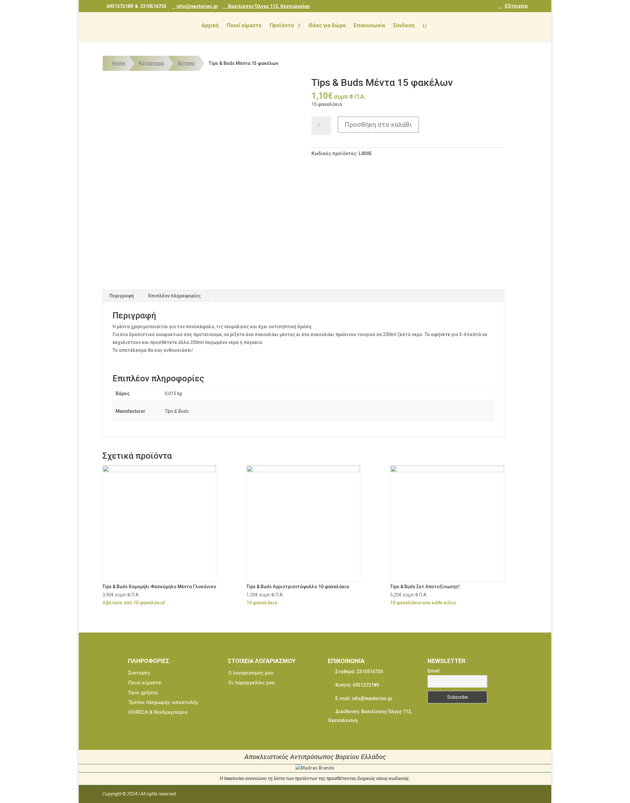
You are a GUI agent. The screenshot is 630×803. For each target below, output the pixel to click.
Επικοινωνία (369, 26)
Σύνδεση (403, 26)
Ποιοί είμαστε (244, 26)
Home (118, 63)
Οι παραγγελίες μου (251, 683)
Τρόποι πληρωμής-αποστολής (163, 702)
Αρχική (210, 26)
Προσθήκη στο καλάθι (378, 125)
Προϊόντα (282, 26)
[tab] (121, 295)
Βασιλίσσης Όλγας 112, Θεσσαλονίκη (268, 6)
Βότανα (186, 63)
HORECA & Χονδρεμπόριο (158, 712)
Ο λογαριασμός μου (250, 673)
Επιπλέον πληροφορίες (174, 295)
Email (434, 670)
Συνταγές (139, 673)
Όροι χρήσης (143, 692)
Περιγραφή (121, 295)
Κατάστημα (151, 63)
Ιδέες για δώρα (327, 26)
